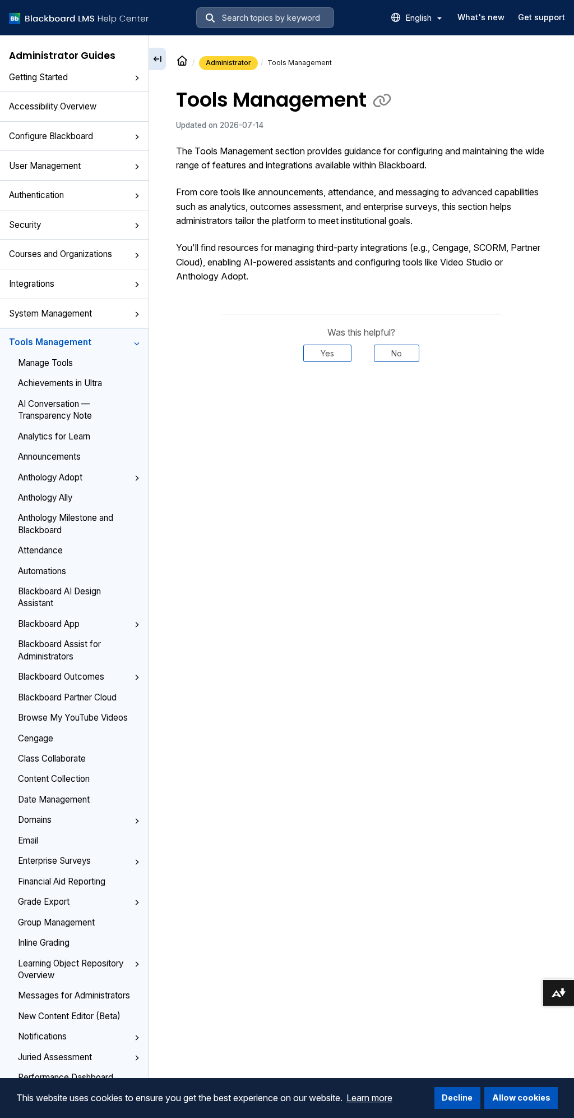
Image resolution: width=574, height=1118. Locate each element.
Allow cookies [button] (521, 1097)
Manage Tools (45, 363)
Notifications (42, 1036)
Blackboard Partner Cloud (67, 697)
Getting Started (38, 77)
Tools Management (50, 342)
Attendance (40, 550)
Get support (541, 17)
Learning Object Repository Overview (70, 969)
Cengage (35, 738)
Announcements (49, 456)
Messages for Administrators (74, 995)
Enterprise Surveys (54, 860)
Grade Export (44, 901)
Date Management (54, 799)
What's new (480, 17)
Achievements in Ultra (60, 383)
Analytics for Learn (54, 436)
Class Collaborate (52, 758)
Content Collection (54, 778)
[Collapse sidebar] (157, 59)
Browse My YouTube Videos (73, 717)
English (420, 17)
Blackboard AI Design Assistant (59, 597)
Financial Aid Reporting (61, 881)
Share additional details (361, 396)
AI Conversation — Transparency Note (55, 409)
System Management (50, 313)
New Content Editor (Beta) (69, 1016)
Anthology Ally (45, 497)
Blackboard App (49, 623)
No (396, 353)
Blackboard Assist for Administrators (59, 650)
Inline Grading (44, 942)
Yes (327, 353)
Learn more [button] (369, 1097)
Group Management (56, 922)
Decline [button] (457, 1097)
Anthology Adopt (50, 477)
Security (25, 224)
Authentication (36, 195)
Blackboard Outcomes (61, 676)
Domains (35, 819)
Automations (42, 571)
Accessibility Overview (52, 106)
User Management (45, 166)
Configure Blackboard (51, 136)
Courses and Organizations (60, 254)
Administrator (228, 62)
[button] (137, 78)
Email (28, 840)
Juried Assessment (55, 1057)
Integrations (31, 283)
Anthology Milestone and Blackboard (65, 523)
